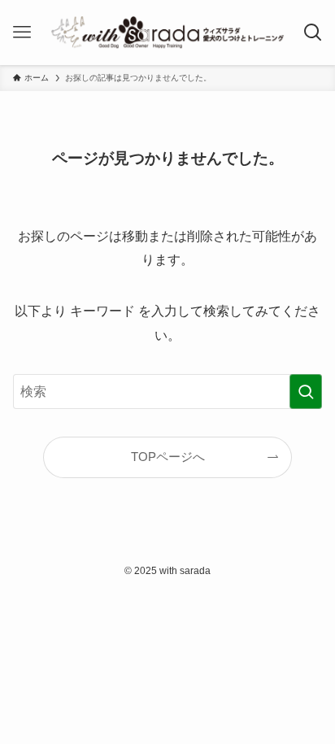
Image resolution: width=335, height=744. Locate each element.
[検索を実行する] (305, 391)
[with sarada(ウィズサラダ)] (167, 32)
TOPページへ (168, 456)
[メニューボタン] (22, 32)
